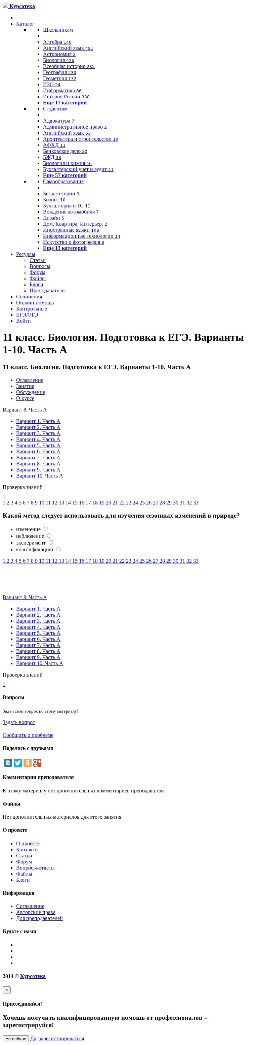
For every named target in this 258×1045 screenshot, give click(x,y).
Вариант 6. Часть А (38, 451)
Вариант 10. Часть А (39, 476)
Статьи (38, 260)
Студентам (55, 108)
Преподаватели (47, 290)
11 (49, 502)
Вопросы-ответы (35, 868)
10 (42, 502)
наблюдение (30, 536)
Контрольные (31, 309)
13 (62, 502)
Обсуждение (30, 392)
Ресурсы (25, 254)
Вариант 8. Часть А (25, 410)
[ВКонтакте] (8, 763)
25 (142, 502)
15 (75, 502)
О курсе (25, 398)
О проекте (28, 843)
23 (129, 502)
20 (109, 502)
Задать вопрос (19, 722)
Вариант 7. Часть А (38, 457)
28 (163, 502)
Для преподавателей (39, 918)
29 (169, 502)
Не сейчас (15, 1038)
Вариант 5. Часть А (38, 445)
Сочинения (29, 296)
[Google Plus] (37, 763)
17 (89, 502)
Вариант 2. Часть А (38, 427)
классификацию (34, 549)
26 (149, 502)
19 (102, 502)
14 (69, 502)
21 (116, 502)
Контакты (27, 849)
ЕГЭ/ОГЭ (27, 315)
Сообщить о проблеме (28, 735)
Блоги (36, 284)
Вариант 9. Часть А (38, 469)
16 (82, 502)
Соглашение (30, 906)
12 (55, 502)
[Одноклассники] (28, 763)
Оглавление (29, 380)
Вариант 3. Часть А (38, 433)
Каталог (25, 24)
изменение (28, 529)
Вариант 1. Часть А (38, 421)
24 (136, 502)
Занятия (25, 386)
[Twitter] (18, 763)
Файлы (38, 278)
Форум (37, 272)
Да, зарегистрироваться (57, 1038)
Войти (23, 321)
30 (176, 502)
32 (189, 502)
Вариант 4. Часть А (38, 439)
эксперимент (31, 543)
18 (95, 502)
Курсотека (33, 976)
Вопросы (40, 266)
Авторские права (35, 912)
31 (183, 502)
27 (156, 502)
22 (122, 502)
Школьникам (58, 30)
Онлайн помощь (35, 302)
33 (196, 502)
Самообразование (63, 181)
